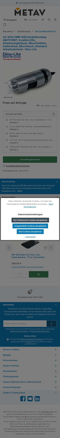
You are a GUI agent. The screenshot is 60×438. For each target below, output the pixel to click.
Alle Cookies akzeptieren (30, 232)
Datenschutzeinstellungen (30, 214)
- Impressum (30, 237)
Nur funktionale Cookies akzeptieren (30, 220)
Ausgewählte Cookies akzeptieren (30, 226)
